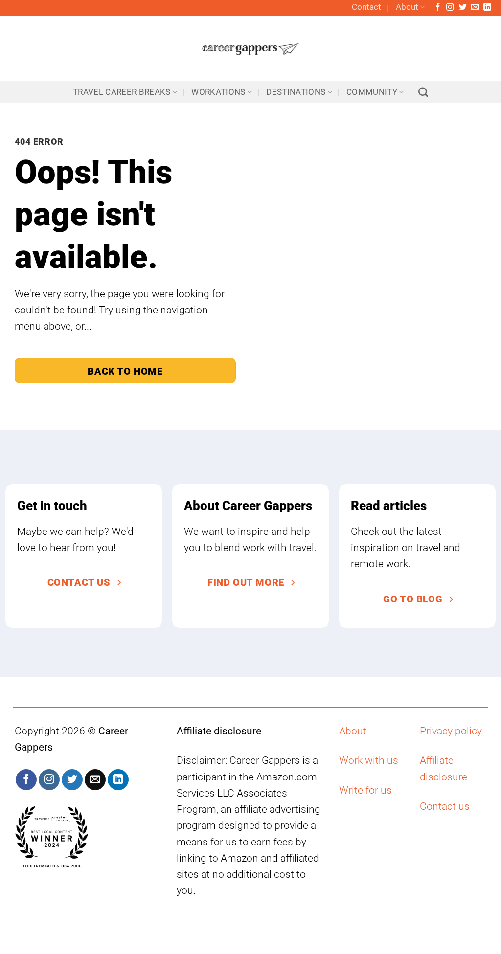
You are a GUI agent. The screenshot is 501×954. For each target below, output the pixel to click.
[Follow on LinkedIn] (487, 7)
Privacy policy (451, 731)
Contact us (445, 806)
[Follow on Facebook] (438, 7)
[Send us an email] (475, 7)
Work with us (368, 760)
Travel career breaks (122, 92)
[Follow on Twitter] (463, 7)
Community (371, 92)
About (407, 7)
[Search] (423, 92)
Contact (366, 7)
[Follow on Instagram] (450, 7)
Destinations (295, 92)
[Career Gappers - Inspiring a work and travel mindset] (250, 48)
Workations (218, 92)
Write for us (365, 790)
